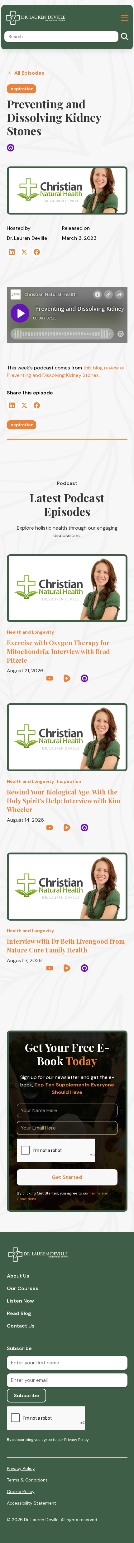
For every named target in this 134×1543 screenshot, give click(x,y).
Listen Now (20, 1301)
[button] (123, 17)
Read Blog (19, 1313)
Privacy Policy (21, 1468)
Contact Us (21, 1326)
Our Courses (22, 1288)
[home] (35, 18)
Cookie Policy (21, 1491)
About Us (18, 1276)
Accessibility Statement (31, 1503)
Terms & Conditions (27, 1480)
